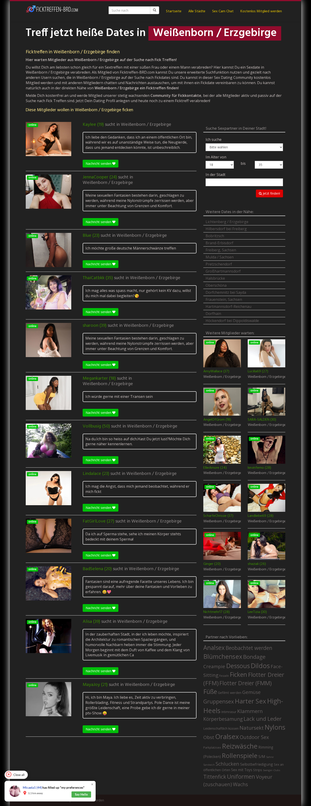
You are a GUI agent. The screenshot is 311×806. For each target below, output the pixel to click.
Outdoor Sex (254, 737)
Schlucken (227, 763)
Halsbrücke (215, 278)
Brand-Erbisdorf (219, 242)
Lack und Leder (263, 718)
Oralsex (227, 736)
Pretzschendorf (219, 264)
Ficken (238, 674)
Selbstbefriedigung (256, 764)
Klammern (250, 711)
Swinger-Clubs (271, 770)
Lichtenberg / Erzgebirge (227, 221)
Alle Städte (196, 11)
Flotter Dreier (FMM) (245, 683)
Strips (257, 769)
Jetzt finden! (271, 193)
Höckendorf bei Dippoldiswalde (232, 320)
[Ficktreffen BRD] (52, 11)
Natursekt (252, 727)
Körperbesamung (223, 719)
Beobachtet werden (249, 647)
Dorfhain (213, 313)
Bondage (254, 656)
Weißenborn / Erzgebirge (146, 124)
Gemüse (251, 692)
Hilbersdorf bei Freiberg (226, 228)
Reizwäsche (239, 746)
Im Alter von (216, 157)
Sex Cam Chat (223, 11)
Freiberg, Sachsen (221, 249)
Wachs (240, 784)
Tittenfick (214, 776)
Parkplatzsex (212, 747)
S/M (261, 756)
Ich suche (214, 139)
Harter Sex (250, 701)
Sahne (270, 757)
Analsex (214, 647)
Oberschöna (216, 285)
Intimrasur (228, 712)
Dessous (238, 666)
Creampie (214, 666)
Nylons (275, 727)
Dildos (260, 665)
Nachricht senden (99, 163)
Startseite (173, 11)
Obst (208, 737)
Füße (210, 692)
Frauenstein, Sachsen (224, 299)
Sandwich (209, 764)
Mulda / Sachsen (220, 257)
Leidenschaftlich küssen (221, 728)
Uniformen (241, 776)
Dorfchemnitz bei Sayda (226, 292)
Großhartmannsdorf (223, 271)
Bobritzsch (215, 235)
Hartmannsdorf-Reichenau (228, 306)
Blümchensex (222, 656)
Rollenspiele (239, 755)
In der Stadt (215, 174)
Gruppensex (218, 701)
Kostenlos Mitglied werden (261, 11)
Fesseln (224, 676)
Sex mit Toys (241, 769)
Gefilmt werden (229, 692)
